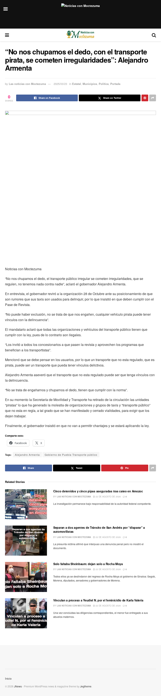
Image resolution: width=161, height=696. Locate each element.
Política (104, 84)
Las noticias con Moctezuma (27, 84)
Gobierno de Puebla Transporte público (71, 454)
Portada (115, 84)
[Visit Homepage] (80, 35)
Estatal (76, 84)
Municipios (90, 84)
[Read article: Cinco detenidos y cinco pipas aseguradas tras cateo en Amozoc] (26, 504)
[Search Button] (154, 35)
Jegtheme (85, 686)
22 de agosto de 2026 (108, 496)
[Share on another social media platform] (152, 98)
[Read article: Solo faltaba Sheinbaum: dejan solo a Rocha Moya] (26, 577)
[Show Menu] (7, 35)
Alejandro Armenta (27, 454)
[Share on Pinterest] (145, 98)
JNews (18, 686)
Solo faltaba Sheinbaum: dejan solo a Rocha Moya (88, 564)
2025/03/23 (60, 84)
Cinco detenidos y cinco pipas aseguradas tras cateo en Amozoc (98, 491)
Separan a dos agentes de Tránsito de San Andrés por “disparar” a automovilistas (99, 529)
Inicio (8, 678)
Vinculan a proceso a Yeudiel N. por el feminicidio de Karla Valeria (98, 600)
